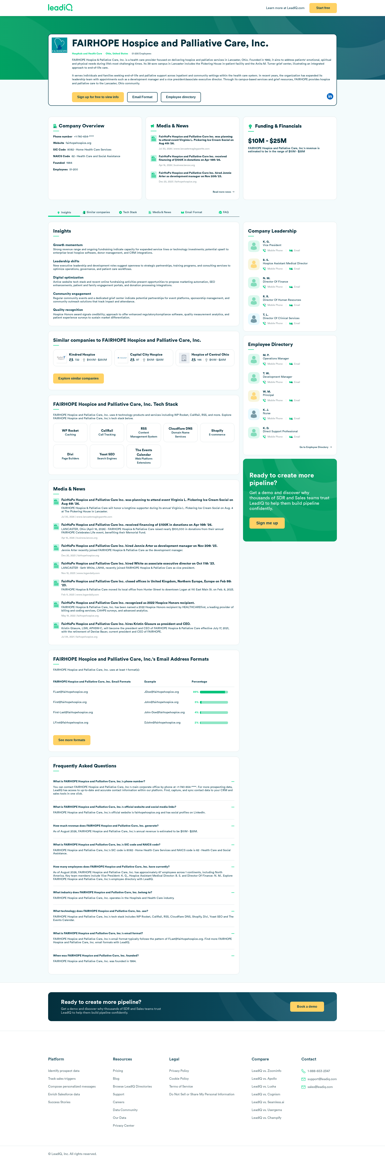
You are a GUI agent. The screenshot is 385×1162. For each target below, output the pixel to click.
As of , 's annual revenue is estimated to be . (125, 828)
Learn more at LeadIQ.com (285, 8)
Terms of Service (181, 1086)
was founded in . (96, 958)
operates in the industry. (113, 895)
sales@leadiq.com (320, 1087)
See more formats (71, 740)
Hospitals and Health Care (146, 898)
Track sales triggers (62, 1078)
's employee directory (94, 879)
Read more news (222, 192)
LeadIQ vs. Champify (266, 1117)
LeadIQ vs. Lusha (264, 1086)
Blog (116, 1078)
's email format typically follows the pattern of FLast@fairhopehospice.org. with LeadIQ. (142, 938)
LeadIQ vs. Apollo (264, 1078)
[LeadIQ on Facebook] (325, 1154)
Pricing (118, 1070)
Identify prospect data (63, 1070)
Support (118, 1094)
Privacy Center (123, 1125)
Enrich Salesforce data (64, 1094)
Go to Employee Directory (314, 447)
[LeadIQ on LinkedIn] (331, 1154)
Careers (118, 1102)
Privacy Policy (179, 1070)
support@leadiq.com (322, 1079)
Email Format (142, 97)
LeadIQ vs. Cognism (266, 1094)
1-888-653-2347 (319, 1071)
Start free (323, 8)
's (142, 849)
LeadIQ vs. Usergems (267, 1110)
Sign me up (267, 523)
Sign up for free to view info (98, 97)
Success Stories (59, 1102)
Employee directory (181, 97)
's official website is (129, 810)
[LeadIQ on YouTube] (335, 1154)
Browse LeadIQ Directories (132, 1086)
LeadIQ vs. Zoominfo (266, 1070)
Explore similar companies (78, 378)
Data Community (125, 1110)
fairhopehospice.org (147, 812)
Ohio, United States (117, 53)
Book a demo (307, 1006)
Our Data (119, 1117)
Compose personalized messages (72, 1086)
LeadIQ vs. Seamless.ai (268, 1102)
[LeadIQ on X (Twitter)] (328, 1154)
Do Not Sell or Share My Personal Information (201, 1094)
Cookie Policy (179, 1078)
